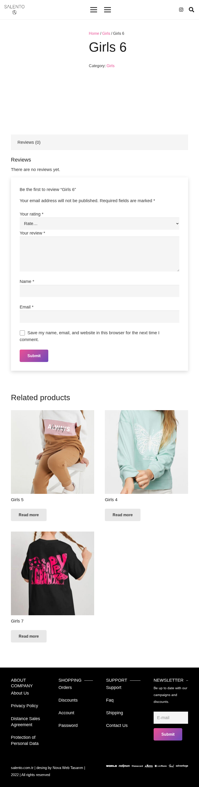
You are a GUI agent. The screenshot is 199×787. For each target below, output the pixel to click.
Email (26, 307)
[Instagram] (181, 9)
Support (113, 687)
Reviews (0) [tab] (29, 142)
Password (68, 725)
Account (66, 712)
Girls (106, 33)
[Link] (14, 10)
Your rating (31, 214)
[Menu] (94, 10)
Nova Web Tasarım (68, 768)
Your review (32, 233)
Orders (65, 687)
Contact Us (117, 725)
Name (27, 281)
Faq (110, 700)
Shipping (114, 712)
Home (94, 33)
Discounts (68, 700)
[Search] (191, 10)
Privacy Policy (24, 705)
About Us (20, 693)
